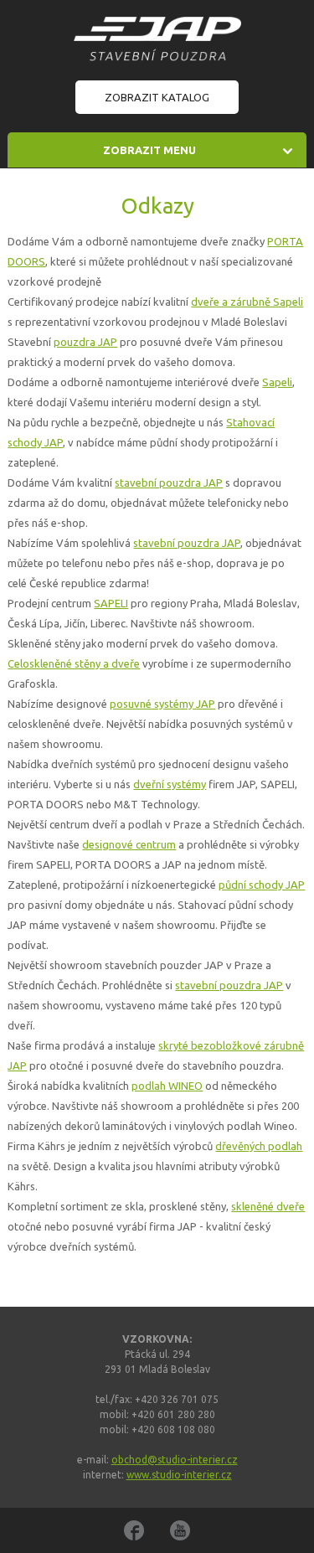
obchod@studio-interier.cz (174, 1459)
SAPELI (111, 603)
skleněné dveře (268, 1206)
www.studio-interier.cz (179, 1474)
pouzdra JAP (85, 342)
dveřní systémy (169, 784)
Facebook (134, 1530)
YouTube (180, 1530)
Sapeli (277, 382)
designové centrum (129, 844)
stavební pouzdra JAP (169, 482)
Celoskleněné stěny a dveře (74, 663)
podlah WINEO (167, 1085)
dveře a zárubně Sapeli (247, 301)
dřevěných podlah (258, 1146)
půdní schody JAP (262, 884)
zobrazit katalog (157, 97)
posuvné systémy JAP (162, 703)
